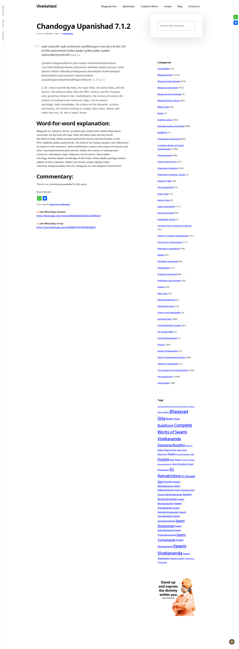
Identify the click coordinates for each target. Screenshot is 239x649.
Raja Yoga (162, 293)
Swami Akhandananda (170, 494)
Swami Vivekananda (167, 351)
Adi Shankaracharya (179, 406)
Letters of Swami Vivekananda (173, 235)
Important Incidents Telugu (171, 174)
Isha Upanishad (165, 187)
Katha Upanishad (166, 206)
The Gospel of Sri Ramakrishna (173, 370)
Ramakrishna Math (187, 460)
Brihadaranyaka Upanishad (171, 126)
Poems (172, 454)
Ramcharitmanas (166, 306)
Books (160, 113)
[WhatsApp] (235, 17)
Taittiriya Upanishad (168, 363)
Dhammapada (165, 155)
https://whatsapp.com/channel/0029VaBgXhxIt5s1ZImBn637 (69, 215)
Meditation (162, 454)
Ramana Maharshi (167, 299)
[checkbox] (232, 642)
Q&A (192, 454)
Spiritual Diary (165, 319)
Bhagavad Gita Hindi (168, 87)
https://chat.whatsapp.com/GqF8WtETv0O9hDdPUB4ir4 (66, 227)
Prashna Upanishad (167, 274)
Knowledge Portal (166, 219)
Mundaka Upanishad (168, 261)
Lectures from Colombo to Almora (174, 225)
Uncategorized (165, 376)
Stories (161, 344)
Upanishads (163, 383)
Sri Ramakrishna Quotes (170, 325)
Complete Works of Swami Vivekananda (175, 431)
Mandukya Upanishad (168, 248)
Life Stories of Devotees (170, 242)
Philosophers (164, 267)
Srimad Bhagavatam (168, 338)
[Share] (235, 22)
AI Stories (191, 407)
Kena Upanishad (166, 212)
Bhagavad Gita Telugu (168, 100)
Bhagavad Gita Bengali (169, 81)
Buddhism (162, 132)
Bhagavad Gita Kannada (169, 94)
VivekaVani (47, 6)
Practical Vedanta (183, 454)
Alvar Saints (163, 412)
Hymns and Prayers (167, 161)
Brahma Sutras (165, 119)
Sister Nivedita (179, 464)
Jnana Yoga (163, 193)
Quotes (161, 286)
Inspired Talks (165, 180)
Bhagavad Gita (165, 74)
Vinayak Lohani (177, 558)
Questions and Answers (169, 280)
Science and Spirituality (169, 312)
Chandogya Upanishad (59, 204)
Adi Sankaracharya (164, 407)
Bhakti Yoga (163, 106)
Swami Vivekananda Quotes (171, 357)
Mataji (184, 450)
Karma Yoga (163, 200)
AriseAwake (163, 68)
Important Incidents (168, 168)
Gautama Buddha (171, 445)
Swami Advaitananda (184, 490)
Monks (161, 255)
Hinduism (189, 446)
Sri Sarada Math (165, 331)
